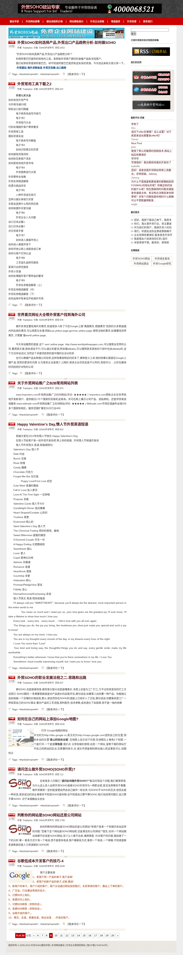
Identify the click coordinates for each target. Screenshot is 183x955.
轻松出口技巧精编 (18, 109)
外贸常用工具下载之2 (34, 84)
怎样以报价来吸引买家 (20, 199)
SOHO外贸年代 (46, 48)
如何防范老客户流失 (19, 158)
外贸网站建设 (141, 263)
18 (101, 935)
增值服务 (115, 21)
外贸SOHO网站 (141, 258)
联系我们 (147, 21)
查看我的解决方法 (81, 5)
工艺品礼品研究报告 (27, 262)
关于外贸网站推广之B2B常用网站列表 (47, 383)
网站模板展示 (76, 21)
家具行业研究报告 (18, 267)
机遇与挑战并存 (17, 185)
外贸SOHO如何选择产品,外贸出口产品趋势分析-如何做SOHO (66, 43)
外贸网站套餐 (33, 21)
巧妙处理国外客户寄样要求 (23, 127)
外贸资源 (131, 21)
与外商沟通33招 (17, 104)
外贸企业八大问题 (26, 217)
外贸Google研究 (162, 263)
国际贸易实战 (15, 136)
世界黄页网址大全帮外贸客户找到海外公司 (51, 315)
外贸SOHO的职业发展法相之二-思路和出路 (51, 678)
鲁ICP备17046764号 (97, 945)
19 (107, 935)
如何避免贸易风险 (18, 154)
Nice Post (136, 143)
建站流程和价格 (54, 21)
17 (95, 935)
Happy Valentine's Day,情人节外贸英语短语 (52, 424)
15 (84, 935)
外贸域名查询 (162, 258)
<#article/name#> (28, 74)
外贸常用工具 (15, 131)
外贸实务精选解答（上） (29, 285)
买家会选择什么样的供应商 (23, 203)
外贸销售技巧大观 (26, 172)
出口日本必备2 (16, 226)
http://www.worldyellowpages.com (84, 344)
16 (89, 935)
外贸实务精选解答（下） (22, 294)
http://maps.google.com (91, 735)
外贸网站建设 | (59, 945)
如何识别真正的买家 (27, 149)
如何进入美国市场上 (27, 239)
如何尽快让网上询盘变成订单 (24, 248)
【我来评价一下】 (76, 74)
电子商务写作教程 (26, 140)
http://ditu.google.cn (55, 735)
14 (78, 935)
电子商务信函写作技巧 (28, 113)
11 (61, 935)
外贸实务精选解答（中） (22, 289)
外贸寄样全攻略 (17, 176)
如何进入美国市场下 (19, 244)
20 (112, 935)
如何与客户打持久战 (19, 253)
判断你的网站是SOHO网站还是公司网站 (49, 815)
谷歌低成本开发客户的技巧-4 (40, 861)
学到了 (135, 124)
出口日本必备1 (16, 221)
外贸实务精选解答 (18, 181)
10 (56, 935)
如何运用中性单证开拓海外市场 (25, 298)
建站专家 (14, 21)
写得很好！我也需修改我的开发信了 (151, 162)
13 (72, 935)
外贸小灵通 (14, 271)
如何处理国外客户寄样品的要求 (25, 275)
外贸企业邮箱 (97, 21)
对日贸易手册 (15, 230)
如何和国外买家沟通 (19, 208)
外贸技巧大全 (23, 122)
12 (67, 935)
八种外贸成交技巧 (26, 194)
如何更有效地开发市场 (20, 163)
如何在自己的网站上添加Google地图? (47, 719)
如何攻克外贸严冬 (18, 99)
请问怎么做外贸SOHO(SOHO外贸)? (46, 769)
